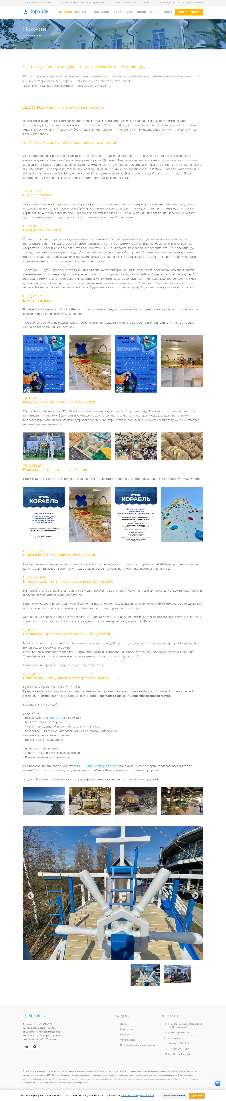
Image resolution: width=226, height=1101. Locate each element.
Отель (123, 1024)
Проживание (100, 12)
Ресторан (125, 1034)
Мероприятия (136, 12)
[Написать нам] (217, 1083)
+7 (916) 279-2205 (170, 3)
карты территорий (178, 1033)
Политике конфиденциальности (137, 1096)
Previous (31, 893)
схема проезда (176, 1038)
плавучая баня (106, 766)
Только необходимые (174, 1096)
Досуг (118, 12)
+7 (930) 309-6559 (192, 3)
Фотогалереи (127, 1040)
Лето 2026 (65, 12)
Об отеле (80, 12)
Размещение (127, 1029)
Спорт (168, 12)
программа (57, 717)
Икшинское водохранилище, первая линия (84, 3)
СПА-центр (85, 766)
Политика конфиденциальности (138, 1045)
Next (195, 893)
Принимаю (197, 1096)
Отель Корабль (33, 35)
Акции (155, 12)
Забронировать (189, 12)
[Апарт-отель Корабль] (34, 1017)
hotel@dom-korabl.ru (126, 3)
